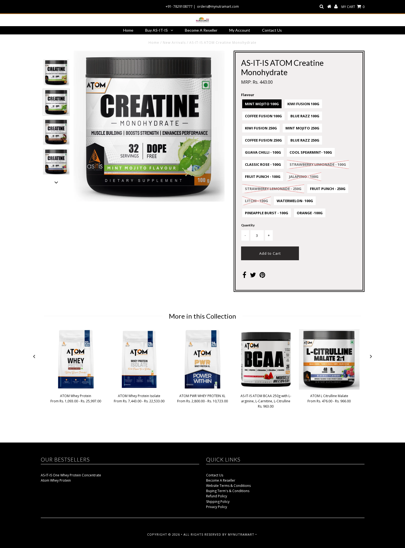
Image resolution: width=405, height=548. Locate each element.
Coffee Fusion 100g (263, 115)
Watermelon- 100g (295, 200)
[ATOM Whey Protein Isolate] (139, 388)
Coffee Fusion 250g (263, 140)
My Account (239, 30)
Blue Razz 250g (304, 140)
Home (128, 30)
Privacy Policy (216, 506)
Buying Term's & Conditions (227, 491)
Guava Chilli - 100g (263, 152)
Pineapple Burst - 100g (266, 212)
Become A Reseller (201, 30)
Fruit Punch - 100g (262, 176)
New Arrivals (174, 42)
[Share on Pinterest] (262, 276)
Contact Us (272, 30)
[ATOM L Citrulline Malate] (329, 388)
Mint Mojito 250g (302, 128)
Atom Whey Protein (56, 480)
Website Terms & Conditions (228, 485)
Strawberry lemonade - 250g (273, 188)
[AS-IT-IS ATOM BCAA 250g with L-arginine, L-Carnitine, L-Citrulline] (266, 388)
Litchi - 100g (256, 200)
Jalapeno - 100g (303, 176)
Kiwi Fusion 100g (303, 103)
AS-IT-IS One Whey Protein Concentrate (71, 475)
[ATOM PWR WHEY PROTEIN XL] (202, 388)
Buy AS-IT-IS (156, 30)
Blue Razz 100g (304, 115)
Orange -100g (310, 212)
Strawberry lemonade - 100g (318, 164)
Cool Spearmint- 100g (311, 152)
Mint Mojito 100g (262, 103)
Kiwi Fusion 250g (261, 128)
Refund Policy (216, 496)
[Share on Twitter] (253, 276)
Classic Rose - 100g (263, 164)
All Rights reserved (202, 534)
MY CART (352, 6)
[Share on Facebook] (244, 276)
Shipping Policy (217, 501)
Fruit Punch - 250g (327, 188)
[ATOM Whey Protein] (75, 388)
